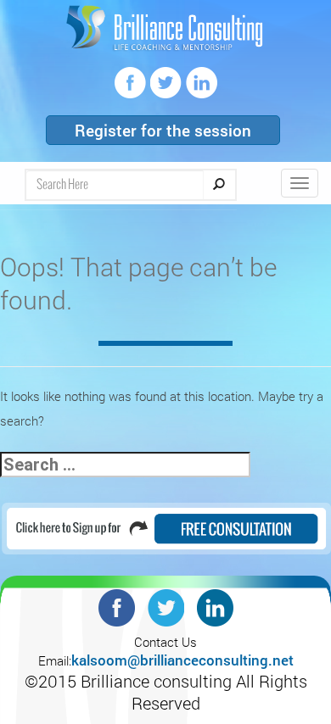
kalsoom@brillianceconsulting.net (182, 660)
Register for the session (163, 130)
